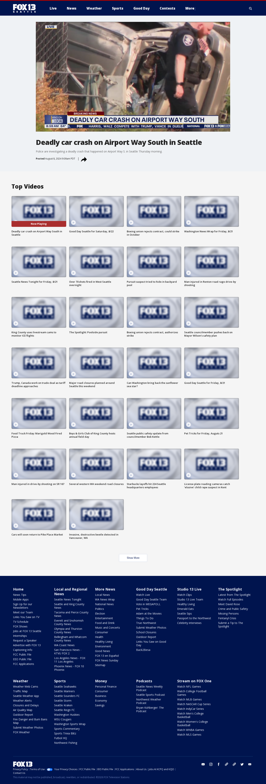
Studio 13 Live (189, 589)
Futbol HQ (60, 738)
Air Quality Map (22, 710)
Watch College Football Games (191, 693)
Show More (133, 557)
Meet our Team (23, 612)
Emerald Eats (185, 609)
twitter (242, 764)
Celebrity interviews (189, 623)
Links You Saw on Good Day (151, 643)
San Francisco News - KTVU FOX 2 (67, 651)
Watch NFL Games (189, 686)
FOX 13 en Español (107, 655)
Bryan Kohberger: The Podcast (150, 709)
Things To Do (144, 618)
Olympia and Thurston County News (68, 630)
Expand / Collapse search (250, 8)
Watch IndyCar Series (190, 709)
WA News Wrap (105, 599)
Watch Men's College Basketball (190, 715)
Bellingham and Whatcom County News (70, 638)
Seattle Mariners (64, 691)
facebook (219, 764)
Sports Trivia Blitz (65, 733)
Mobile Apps (21, 599)
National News (104, 604)
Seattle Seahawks (65, 686)
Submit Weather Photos (151, 627)
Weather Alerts (22, 700)
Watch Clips (184, 595)
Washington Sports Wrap (69, 724)
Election (100, 613)
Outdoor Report (146, 637)
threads (234, 764)
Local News (102, 595)
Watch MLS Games (189, 734)
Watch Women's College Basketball (192, 723)
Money (101, 681)
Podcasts (144, 681)
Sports (60, 681)
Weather (20, 681)
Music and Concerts (107, 627)
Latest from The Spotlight (234, 595)
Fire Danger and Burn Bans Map (30, 721)
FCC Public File (22, 654)
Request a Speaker (25, 640)
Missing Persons (228, 613)
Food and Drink (105, 623)
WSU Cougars (62, 719)
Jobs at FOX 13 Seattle (27, 631)
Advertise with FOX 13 (27, 645)
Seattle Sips (184, 613)
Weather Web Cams (25, 686)
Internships (20, 636)
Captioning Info (22, 650)
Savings (100, 705)
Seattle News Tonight (67, 599)
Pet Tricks (142, 609)
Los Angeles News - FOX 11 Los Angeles (69, 659)
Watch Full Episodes (230, 599)
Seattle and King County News (69, 605)
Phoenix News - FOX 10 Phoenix (69, 668)
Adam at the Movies (149, 613)
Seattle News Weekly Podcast (149, 688)
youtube (203, 764)
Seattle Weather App (26, 696)
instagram (211, 764)
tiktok (226, 764)
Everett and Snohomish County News (69, 622)
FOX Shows (20, 626)
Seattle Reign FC (64, 710)
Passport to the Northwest (194, 618)
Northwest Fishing (65, 743)
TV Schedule (20, 622)
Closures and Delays (26, 705)
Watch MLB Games (189, 699)
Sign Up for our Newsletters (22, 605)
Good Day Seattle (151, 589)
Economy (101, 700)
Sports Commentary (67, 729)
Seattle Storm (62, 700)
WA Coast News (64, 645)
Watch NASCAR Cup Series (194, 704)
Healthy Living (104, 641)
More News (105, 589)
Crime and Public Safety (233, 609)
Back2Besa (143, 650)
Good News (102, 651)
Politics (99, 609)
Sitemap (100, 665)
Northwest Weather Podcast (148, 701)
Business (100, 696)
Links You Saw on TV (26, 617)
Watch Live (143, 595)
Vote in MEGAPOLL (148, 604)
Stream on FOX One (194, 681)
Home (18, 589)
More (189, 8)
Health (99, 637)
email (250, 764)
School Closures (146, 632)
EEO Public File (22, 659)
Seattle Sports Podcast (150, 695)
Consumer (101, 632)
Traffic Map (20, 691)
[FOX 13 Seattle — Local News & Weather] (26, 8)
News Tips (19, 595)
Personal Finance (106, 686)
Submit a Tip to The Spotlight (230, 624)
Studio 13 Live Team (190, 599)
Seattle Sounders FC (67, 696)
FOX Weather (21, 732)
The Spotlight (230, 589)
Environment (103, 646)
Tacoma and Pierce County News (71, 614)
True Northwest (146, 623)
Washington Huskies (67, 714)
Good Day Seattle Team (151, 599)
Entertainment (104, 618)
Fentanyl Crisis (227, 618)
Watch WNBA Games (190, 730)
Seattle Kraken (63, 705)
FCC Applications (23, 664)
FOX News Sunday (106, 660)
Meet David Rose (229, 604)
